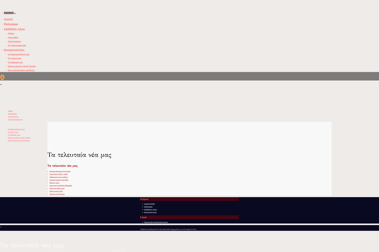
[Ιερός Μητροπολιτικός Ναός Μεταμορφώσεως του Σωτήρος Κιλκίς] (2, 77)
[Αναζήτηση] (15, 13)
